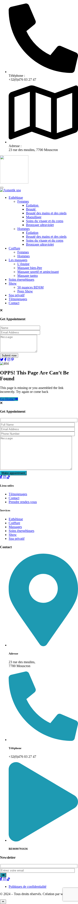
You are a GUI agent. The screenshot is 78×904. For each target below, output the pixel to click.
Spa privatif (16, 295)
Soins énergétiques (21, 279)
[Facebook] (1, 477)
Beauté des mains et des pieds (46, 213)
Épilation (32, 205)
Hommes (23, 229)
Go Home (7, 399)
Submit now (9, 355)
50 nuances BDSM (30, 287)
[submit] (3, 875)
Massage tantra (27, 275)
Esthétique (16, 197)
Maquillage (33, 217)
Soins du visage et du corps (44, 221)
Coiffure (14, 248)
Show (13, 283)
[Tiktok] (8, 477)
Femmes (23, 201)
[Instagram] (5, 477)
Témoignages (18, 299)
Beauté (31, 209)
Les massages (18, 260)
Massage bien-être (29, 268)
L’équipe (23, 264)
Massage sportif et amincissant (38, 272)
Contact (14, 303)
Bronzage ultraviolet (40, 225)
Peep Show (25, 291)
